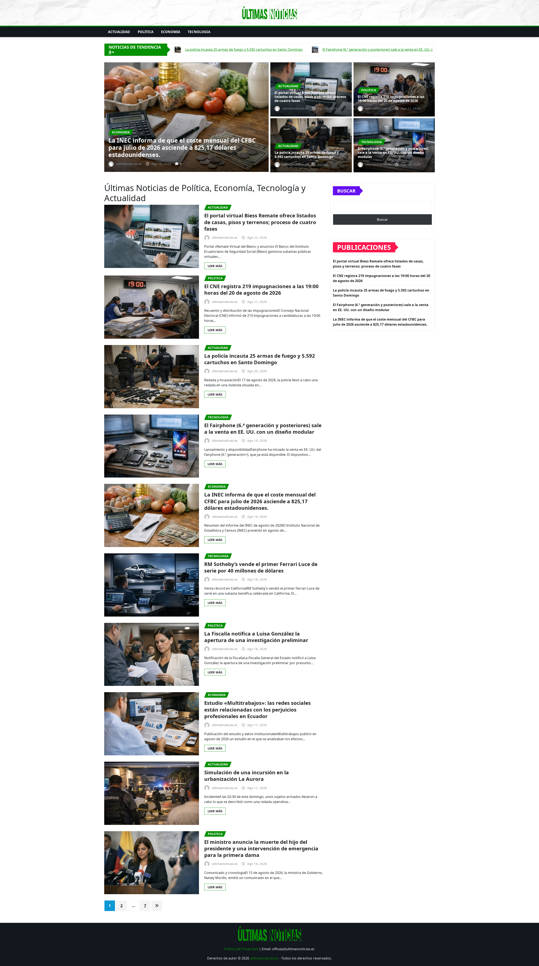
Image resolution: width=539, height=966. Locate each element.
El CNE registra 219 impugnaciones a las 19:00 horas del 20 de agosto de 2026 (391, 98)
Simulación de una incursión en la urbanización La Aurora (246, 775)
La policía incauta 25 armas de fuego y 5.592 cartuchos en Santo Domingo (172, 151)
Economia (170, 31)
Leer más (215, 266)
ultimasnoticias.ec (264, 958)
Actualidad (119, 31)
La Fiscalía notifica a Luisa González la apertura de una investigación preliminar (256, 637)
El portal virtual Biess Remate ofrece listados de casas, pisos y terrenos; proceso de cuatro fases (310, 96)
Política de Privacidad (241, 949)
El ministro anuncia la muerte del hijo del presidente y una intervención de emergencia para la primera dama (261, 848)
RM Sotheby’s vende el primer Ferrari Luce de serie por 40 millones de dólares (261, 567)
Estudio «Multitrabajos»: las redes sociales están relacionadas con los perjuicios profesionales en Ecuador (257, 709)
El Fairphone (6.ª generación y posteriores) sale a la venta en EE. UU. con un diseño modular (393, 152)
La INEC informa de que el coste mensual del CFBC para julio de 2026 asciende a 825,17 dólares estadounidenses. (260, 501)
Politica (145, 31)
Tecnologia (199, 31)
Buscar (346, 190)
